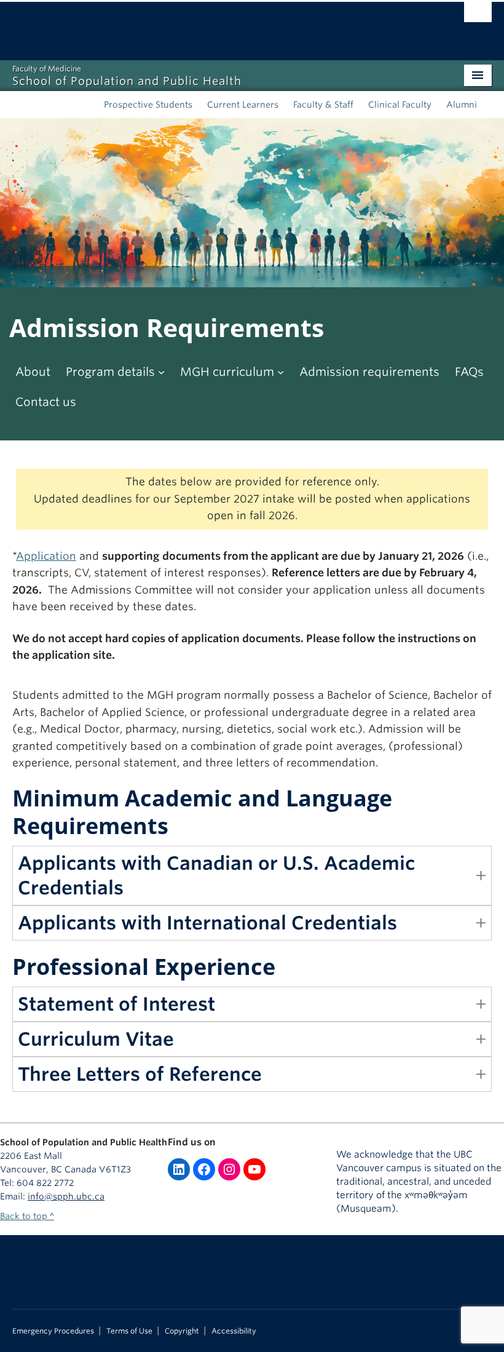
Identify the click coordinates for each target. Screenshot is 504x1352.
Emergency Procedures (53, 1331)
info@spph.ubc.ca (66, 1196)
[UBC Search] (478, 15)
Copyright (182, 1331)
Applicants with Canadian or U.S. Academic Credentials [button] (216, 875)
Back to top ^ (27, 1216)
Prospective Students (148, 104)
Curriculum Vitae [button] (96, 1039)
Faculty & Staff (323, 104)
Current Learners (242, 104)
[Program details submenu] (161, 371)
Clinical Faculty (399, 104)
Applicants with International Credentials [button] (207, 923)
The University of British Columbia (216, 25)
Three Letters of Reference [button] (140, 1074)
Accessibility (233, 1331)
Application (46, 556)
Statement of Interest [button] (116, 1004)
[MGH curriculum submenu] (280, 371)
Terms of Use (129, 1331)
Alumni (461, 104)
